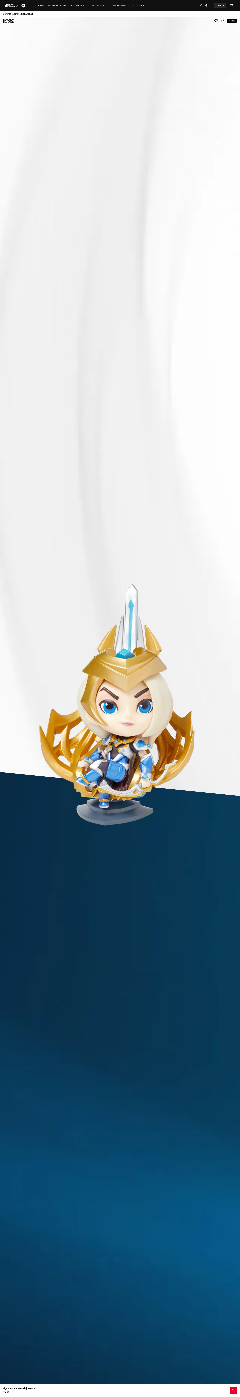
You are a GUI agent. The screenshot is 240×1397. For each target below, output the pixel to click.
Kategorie (77, 5)
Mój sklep (138, 5)
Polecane (98, 5)
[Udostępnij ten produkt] (223, 21)
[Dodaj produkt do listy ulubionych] (216, 21)
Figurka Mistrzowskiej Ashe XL (19, 1388)
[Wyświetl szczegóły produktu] (233, 1390)
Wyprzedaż (120, 5)
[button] (233, 5)
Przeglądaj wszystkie (52, 5)
